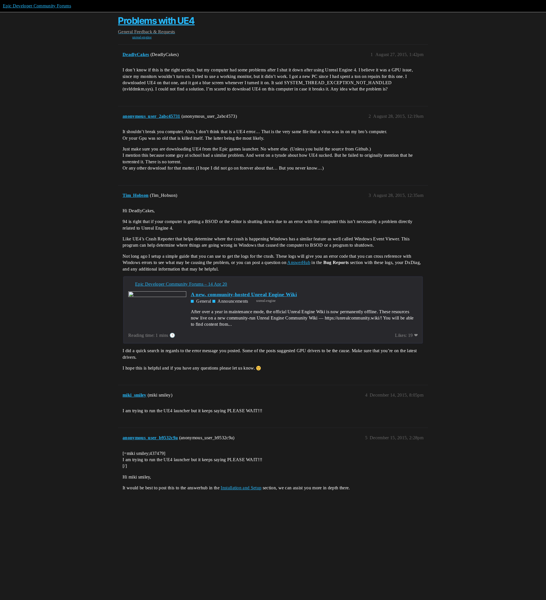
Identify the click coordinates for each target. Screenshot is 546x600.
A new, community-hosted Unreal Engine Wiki (244, 294)
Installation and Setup (241, 487)
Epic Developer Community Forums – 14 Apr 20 (181, 284)
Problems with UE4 (156, 20)
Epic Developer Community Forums (37, 5)
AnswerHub (298, 262)
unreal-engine (142, 37)
